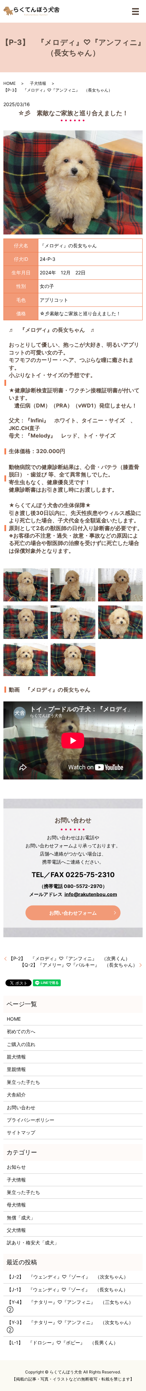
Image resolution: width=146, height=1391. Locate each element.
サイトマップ (21, 1132)
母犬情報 (16, 1205)
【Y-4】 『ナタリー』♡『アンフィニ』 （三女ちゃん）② (70, 1305)
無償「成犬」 (21, 1217)
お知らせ (16, 1167)
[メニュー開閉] (135, 11)
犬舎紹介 (16, 1094)
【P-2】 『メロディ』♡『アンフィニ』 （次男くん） (69, 958)
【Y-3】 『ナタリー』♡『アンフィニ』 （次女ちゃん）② (70, 1326)
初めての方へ (21, 1031)
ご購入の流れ (21, 1044)
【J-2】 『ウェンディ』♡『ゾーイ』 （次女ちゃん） (67, 1277)
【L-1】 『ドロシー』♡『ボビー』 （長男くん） (62, 1342)
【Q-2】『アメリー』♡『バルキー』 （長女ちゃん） (79, 965)
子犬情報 (38, 83)
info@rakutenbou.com (91, 894)
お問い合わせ (21, 1107)
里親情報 (16, 1069)
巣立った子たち (23, 1082)
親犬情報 (16, 1057)
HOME (9, 83)
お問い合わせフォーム (73, 913)
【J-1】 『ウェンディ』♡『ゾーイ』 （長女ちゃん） (67, 1289)
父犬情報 (16, 1230)
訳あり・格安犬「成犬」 (33, 1242)
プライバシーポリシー (30, 1120)
